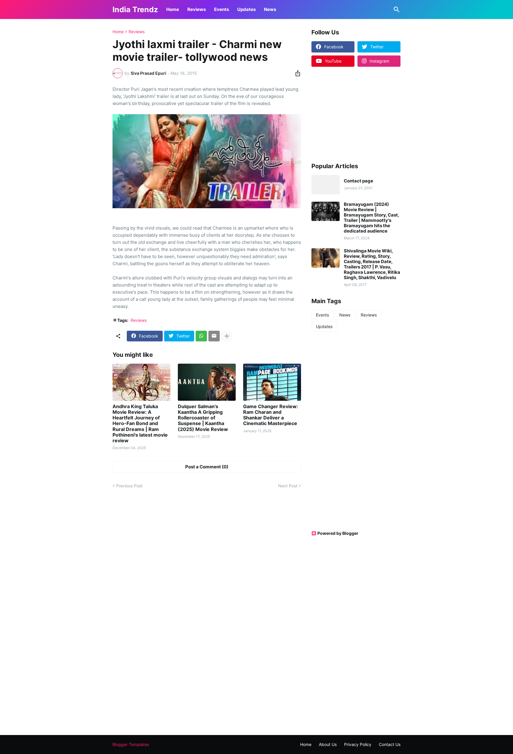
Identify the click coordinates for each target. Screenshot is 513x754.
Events (221, 9)
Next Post (287, 485)
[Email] (214, 336)
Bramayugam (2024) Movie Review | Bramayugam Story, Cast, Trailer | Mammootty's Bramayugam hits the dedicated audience (371, 218)
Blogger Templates (131, 744)
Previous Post (129, 485)
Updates (246, 9)
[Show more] (226, 336)
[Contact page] (325, 184)
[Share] (296, 73)
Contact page (358, 181)
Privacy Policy (357, 744)
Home (172, 9)
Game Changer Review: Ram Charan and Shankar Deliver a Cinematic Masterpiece (270, 415)
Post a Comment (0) (206, 467)
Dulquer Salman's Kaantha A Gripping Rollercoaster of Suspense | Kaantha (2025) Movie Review (203, 418)
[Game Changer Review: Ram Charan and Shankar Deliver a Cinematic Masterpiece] (272, 382)
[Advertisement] (348, 114)
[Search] (395, 9)
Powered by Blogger (337, 533)
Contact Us (389, 744)
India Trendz (135, 9)
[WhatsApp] (201, 336)
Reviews (196, 9)
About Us (328, 744)
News (270, 9)
